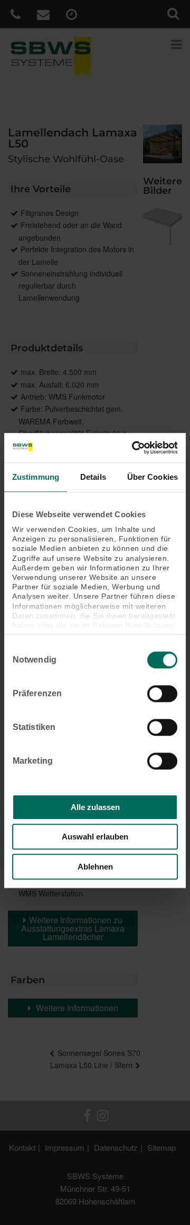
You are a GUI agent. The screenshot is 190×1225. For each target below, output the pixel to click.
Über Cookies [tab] (152, 476)
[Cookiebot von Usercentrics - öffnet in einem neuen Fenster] (134, 448)
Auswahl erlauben (95, 836)
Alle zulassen (95, 807)
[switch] (162, 693)
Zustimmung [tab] (35, 476)
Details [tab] (93, 476)
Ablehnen (95, 866)
